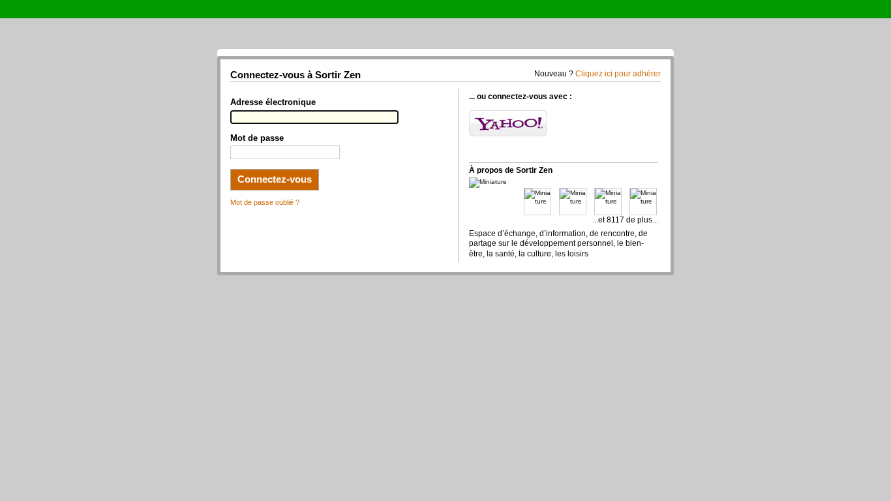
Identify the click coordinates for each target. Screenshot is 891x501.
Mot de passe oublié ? (264, 202)
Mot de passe (257, 138)
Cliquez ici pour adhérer (618, 73)
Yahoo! (508, 123)
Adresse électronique (273, 102)
